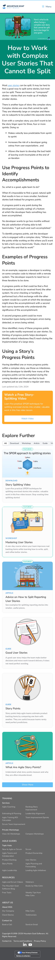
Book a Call (7, 924)
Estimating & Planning (11, 813)
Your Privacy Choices (29, 952)
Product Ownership (34, 853)
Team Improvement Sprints (37, 817)
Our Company (8, 911)
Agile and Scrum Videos (12, 882)
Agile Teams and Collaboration (9, 854)
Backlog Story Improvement (32, 808)
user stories (13, 85)
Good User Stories (16, 652)
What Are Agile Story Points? (23, 767)
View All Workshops (11, 833)
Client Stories (8, 915)
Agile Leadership (9, 870)
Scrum (28, 849)
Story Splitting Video (18, 484)
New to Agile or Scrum (12, 849)
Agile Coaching (8, 806)
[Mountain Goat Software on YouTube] (30, 944)
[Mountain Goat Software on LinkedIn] (25, 944)
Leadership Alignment (35, 813)
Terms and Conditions (22, 941)
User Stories (31, 859)
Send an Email (32, 924)
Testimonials (31, 915)
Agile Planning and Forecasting (34, 865)
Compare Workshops (35, 833)
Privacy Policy (40, 941)
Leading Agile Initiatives (36, 870)
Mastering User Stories (19, 542)
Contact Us (6, 941)
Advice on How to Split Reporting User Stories (26, 599)
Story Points (13, 708)
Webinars (30, 882)
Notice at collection (23, 956)
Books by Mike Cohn (34, 885)
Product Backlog (9, 859)
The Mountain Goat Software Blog (10, 887)
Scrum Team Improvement (13, 824)
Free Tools (6, 892)
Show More (27, 784)
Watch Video (27, 418)
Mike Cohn (30, 911)
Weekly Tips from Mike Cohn (33, 894)
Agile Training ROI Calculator (10, 819)
